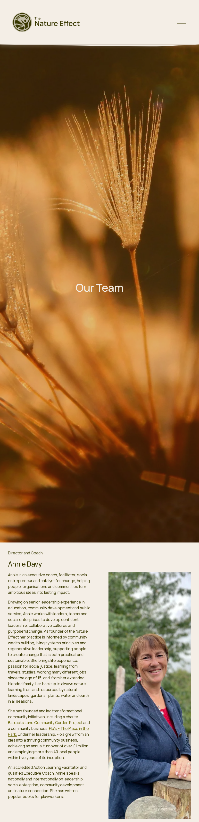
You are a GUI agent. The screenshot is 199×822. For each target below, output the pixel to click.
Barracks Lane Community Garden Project (45, 722)
